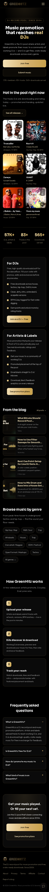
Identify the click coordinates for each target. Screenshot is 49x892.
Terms (23, 873)
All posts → (41, 410)
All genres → (10, 559)
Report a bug (8, 879)
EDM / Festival (34, 545)
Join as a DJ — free (19, 319)
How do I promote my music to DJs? (21, 763)
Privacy (14, 873)
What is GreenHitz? (15, 721)
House (23, 537)
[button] (19, 136)
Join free (24, 63)
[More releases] (42, 161)
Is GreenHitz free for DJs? (18, 751)
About (5, 873)
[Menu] (43, 4)
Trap (34, 537)
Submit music (24, 72)
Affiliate (31, 873)
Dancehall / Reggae (13, 545)
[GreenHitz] (15, 4)
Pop (40, 530)
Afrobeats (9, 537)
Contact (41, 873)
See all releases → (14, 113)
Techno (36, 552)
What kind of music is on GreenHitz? (17, 777)
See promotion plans (20, 391)
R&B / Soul (27, 530)
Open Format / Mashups (15, 552)
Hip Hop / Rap (11, 530)
